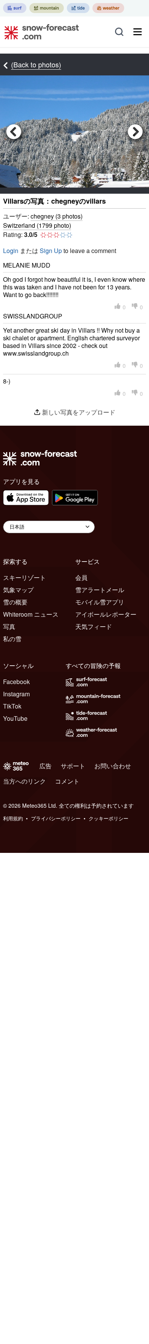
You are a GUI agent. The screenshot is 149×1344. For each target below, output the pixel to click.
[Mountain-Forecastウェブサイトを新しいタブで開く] (46, 8)
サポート (73, 765)
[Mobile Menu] (137, 32)
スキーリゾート (24, 577)
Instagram (16, 693)
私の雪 (12, 638)
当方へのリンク (24, 781)
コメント (67, 781)
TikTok (12, 706)
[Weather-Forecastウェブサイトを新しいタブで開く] (108, 8)
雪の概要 (15, 602)
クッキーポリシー (108, 818)
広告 (45, 765)
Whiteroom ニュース (30, 614)
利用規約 (13, 818)
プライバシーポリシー (56, 818)
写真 (9, 626)
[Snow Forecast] (39, 31)
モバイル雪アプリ (99, 602)
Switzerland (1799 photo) (37, 225)
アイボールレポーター (105, 614)
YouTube (15, 718)
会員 (81, 577)
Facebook (16, 681)
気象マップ (18, 589)
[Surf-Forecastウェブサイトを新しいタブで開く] (14, 8)
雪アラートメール (99, 589)
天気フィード (93, 626)
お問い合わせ (112, 765)
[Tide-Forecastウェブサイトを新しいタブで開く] (78, 8)
